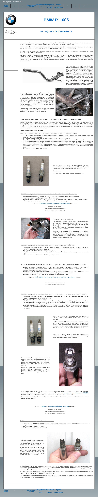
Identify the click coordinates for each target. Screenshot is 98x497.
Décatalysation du (49, 5)
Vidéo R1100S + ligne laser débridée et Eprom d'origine (55, 203)
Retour (6, 490)
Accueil (6, 491)
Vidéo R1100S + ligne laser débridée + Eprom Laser (55, 406)
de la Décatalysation (58, 6)
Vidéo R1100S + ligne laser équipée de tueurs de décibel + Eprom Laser (54, 277)
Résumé (58, 4)
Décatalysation (40, 4)
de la (40, 6)
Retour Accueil (6, 6)
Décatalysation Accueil (31, 6)
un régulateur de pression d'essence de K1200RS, (74, 393)
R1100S (49, 7)
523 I (40, 7)
